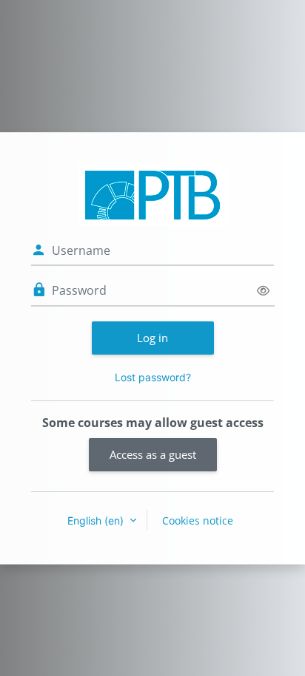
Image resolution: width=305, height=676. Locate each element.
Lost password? (153, 377)
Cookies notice (197, 520)
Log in (152, 337)
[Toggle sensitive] (263, 290)
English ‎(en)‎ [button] (97, 520)
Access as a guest (153, 454)
